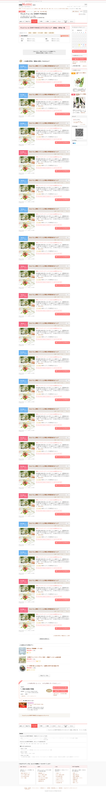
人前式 (30, 753)
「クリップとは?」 (83, 124)
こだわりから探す (59, 777)
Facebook (73, 143)
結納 (74, 774)
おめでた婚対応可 (70, 756)
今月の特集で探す (41, 779)
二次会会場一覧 (59, 782)
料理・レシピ (75, 782)
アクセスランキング (59, 781)
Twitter (74, 143)
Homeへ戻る (70, 6)
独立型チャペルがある (53, 756)
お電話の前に (23, 696)
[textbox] (77, 4)
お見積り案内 (51, 32)
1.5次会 (33, 756)
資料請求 (55, 695)
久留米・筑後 (45, 743)
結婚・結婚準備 (76, 776)
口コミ (71, 21)
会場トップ (22, 21)
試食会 (30, 32)
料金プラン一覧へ (45, 675)
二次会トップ (58, 773)
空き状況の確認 (64, 693)
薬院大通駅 (44, 11)
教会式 (26, 753)
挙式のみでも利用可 (61, 756)
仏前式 (33, 753)
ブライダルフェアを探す (43, 777)
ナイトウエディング (44, 756)
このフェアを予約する (63, 85)
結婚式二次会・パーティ (77, 777)
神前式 (22, 753)
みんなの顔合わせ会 (25, 776)
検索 (86, 4)
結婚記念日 (75, 779)
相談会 (46, 32)
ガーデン (37, 756)
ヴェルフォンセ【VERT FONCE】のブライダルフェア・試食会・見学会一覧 (67, 729)
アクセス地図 (65, 21)
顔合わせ (77, 774)
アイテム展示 (40, 32)
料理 (41, 21)
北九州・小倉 (39, 743)
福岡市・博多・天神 (38, 11)
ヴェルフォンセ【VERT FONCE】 (34, 14)
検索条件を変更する (44, 638)
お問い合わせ (56, 693)
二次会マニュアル (59, 779)
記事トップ (75, 773)
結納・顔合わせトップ (25, 773)
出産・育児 (75, 781)
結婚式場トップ (41, 773)
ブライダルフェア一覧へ (61, 687)
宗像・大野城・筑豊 (32, 743)
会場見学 (34, 32)
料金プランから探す (77, 6)
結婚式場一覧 (41, 781)
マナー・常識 (23, 777)
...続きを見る (40, 77)
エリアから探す (84, 6)
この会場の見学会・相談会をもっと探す (61, 635)
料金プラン (28, 21)
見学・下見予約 (61, 691)
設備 (48, 21)
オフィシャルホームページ (31, 696)
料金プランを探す (41, 776)
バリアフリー (76, 756)
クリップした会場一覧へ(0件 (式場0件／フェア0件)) (78, 122)
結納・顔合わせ (76, 11)
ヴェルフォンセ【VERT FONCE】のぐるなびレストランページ (35, 715)
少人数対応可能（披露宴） (26, 756)
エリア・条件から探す (25, 774)
